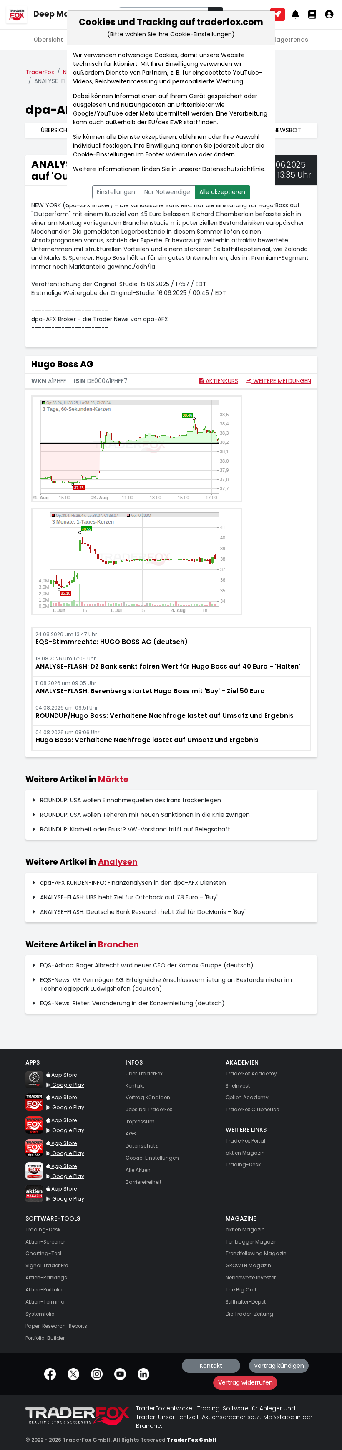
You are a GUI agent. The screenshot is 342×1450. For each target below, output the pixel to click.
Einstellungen (116, 192)
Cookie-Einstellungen (104, 154)
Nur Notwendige (167, 192)
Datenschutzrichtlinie (233, 169)
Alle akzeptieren (222, 192)
